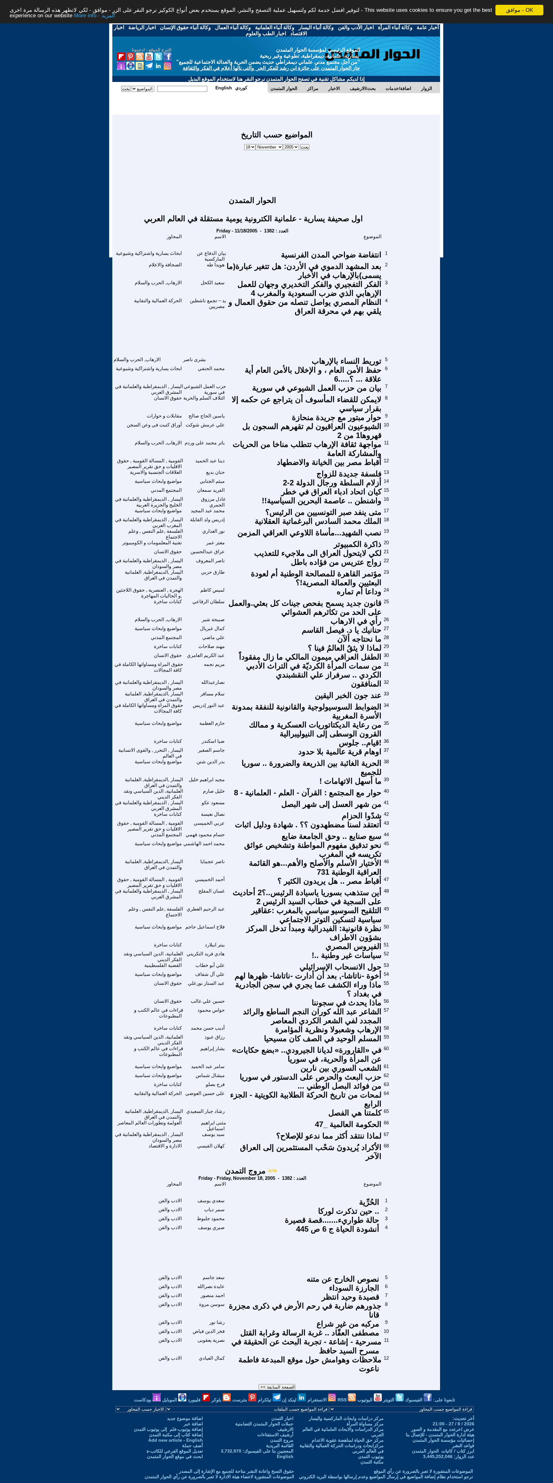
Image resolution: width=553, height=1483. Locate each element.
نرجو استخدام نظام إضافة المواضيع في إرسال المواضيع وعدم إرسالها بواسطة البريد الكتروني (386, 1476)
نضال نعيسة (213, 814)
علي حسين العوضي (205, 1093)
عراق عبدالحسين (207, 551)
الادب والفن (170, 1200)
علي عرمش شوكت (205, 424)
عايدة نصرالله (211, 1286)
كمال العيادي (212, 1358)
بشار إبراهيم (212, 1048)
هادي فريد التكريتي (206, 953)
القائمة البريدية (279, 1445)
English (285, 1456)
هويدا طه (216, 264)
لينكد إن (290, 1399)
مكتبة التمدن (372, 1461)
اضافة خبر (193, 1423)
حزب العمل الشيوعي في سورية (205, 389)
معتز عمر (215, 542)
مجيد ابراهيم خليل (207, 779)
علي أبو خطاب (210, 965)
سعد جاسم (214, 1277)
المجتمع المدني (166, 490)
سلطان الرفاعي (208, 601)
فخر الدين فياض (209, 1331)
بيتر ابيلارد (215, 944)
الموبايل (170, 1399)
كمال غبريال (212, 628)
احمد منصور (213, 1295)
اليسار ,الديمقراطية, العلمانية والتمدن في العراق (154, 574)
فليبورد (195, 1399)
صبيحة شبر (213, 619)
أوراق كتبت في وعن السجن (154, 424)
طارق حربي (213, 572)
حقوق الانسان (168, 398)
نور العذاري (213, 531)
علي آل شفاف (210, 974)
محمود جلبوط (211, 1218)
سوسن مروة (212, 1304)
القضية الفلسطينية (163, 965)
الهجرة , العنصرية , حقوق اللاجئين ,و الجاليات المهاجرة (149, 592)
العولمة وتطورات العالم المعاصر (149, 1122)
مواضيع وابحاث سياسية (158, 481)
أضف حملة (192, 1445)
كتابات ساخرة (168, 601)
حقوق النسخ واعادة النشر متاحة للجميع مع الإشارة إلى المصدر (236, 1471)
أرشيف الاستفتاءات (275, 1434)
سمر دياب (214, 1209)
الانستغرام (318, 1399)
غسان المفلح (211, 891)
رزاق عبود (214, 1037)
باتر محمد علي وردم (205, 442)
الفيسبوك (414, 1399)
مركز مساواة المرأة (365, 1423)
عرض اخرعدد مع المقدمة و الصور (442, 1429)
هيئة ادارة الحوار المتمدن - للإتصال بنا (440, 1434)
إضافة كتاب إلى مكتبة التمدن (176, 1434)
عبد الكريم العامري (206, 655)
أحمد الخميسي (210, 879)
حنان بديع (215, 472)
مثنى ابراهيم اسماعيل (213, 1125)
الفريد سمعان (211, 490)
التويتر (389, 1399)
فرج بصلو (215, 1084)
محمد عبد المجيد (208, 510)
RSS (343, 1399)
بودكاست (143, 1399)
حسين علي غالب (208, 1001)
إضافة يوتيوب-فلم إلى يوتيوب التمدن (168, 1429)
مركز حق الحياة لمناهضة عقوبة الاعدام (348, 1440)
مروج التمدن (245, 1170)
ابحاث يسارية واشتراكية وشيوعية (149, 253)
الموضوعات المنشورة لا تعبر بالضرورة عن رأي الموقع (423, 1471)
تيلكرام (265, 1399)
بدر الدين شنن (210, 761)
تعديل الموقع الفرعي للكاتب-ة (175, 1451)
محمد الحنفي (211, 368)
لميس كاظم (212, 590)
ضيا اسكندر (213, 741)
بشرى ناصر (194, 359)
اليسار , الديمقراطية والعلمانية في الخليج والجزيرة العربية (149, 501)
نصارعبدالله (213, 682)
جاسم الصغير (211, 750)
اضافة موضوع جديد (185, 1418)
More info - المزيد (94, 16)
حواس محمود (211, 1010)
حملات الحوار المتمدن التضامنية (264, 1423)
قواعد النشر (463, 1445)
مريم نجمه (214, 664)
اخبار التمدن (282, 1418)
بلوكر (217, 1399)
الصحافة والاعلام (165, 264)
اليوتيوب (365, 1399)
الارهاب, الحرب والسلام (158, 282)
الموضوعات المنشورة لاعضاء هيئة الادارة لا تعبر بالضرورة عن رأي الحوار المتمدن (219, 1476)
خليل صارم (214, 791)
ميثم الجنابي (212, 481)
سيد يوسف (213, 1134)
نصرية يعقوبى (211, 1340)
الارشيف (285, 1429)
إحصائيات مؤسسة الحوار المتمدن (443, 1440)
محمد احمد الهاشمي (204, 843)
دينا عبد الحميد (210, 460)
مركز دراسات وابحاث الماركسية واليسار (346, 1418)
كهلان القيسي (211, 1145)
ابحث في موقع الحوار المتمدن (175, 1456)
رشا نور (217, 1322)
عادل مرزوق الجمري (213, 501)
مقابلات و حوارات (164, 415)
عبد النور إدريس (209, 705)
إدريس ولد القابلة (207, 519)
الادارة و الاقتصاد (165, 1145)
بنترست (240, 1399)
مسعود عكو (213, 802)
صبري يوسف (211, 1227)
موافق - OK (519, 10)
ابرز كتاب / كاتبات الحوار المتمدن (443, 1451)
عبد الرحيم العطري (206, 909)
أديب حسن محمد (208, 1028)
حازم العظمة (212, 723)
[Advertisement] (276, 170)
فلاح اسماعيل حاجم (205, 926)
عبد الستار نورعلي (206, 983)
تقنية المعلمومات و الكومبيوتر (152, 542)
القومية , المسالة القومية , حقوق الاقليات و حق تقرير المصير (150, 463)
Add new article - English (175, 1440)
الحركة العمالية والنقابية (158, 300)
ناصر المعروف (210, 560)
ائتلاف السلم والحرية (204, 398)
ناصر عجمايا (212, 861)
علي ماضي (213, 637)
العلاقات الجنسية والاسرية (156, 472)
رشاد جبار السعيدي (205, 1111)
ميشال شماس (210, 1075)
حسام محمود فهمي (205, 834)
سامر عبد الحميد (208, 1066)
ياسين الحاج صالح (206, 415)
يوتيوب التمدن (371, 1456)
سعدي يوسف (211, 1200)
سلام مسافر (212, 693)
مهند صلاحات (211, 646)
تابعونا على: (444, 1399)
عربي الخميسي (209, 823)
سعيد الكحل (213, 282)
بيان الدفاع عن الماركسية (211, 256)
